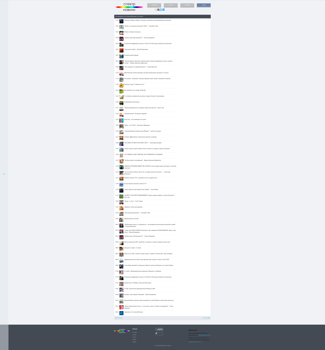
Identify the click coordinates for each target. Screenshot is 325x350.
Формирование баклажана (131, 102)
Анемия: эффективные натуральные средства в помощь (140, 137)
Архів (134, 341)
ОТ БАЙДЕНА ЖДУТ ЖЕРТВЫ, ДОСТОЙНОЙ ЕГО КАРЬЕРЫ (143, 154)
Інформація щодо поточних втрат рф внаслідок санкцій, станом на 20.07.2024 (146, 259)
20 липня (119, 318)
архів (203, 5)
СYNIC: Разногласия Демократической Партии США (139, 288)
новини (154, 5)
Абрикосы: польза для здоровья (133, 207)
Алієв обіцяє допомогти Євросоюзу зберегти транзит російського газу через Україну (148, 265)
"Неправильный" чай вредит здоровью (135, 113)
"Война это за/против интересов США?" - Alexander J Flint (141, 26)
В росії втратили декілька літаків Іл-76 (135, 183)
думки (187, 5)
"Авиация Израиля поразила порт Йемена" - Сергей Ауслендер (142, 131)
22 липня (205, 318)
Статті (134, 337)
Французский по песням (131, 218)
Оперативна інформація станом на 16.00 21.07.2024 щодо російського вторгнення (147, 43)
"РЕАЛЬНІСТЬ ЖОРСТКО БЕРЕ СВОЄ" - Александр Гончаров (143, 142)
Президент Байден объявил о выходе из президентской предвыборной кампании (147, 20)
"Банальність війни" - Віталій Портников (136, 49)
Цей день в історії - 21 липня (132, 248)
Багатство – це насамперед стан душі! (135, 119)
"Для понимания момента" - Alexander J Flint (137, 212)
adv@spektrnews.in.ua (205, 335)
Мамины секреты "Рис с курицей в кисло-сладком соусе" (140, 177)
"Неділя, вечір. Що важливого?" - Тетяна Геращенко (139, 37)
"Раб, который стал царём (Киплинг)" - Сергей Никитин (140, 67)
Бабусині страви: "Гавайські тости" (134, 84)
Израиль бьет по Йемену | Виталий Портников (137, 283)
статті (171, 5)
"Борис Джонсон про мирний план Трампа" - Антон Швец (141, 189)
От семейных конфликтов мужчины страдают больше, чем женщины (144, 96)
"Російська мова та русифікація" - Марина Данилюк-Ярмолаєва (142, 160)
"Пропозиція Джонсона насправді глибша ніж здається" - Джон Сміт (144, 107)
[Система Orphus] (159, 329)
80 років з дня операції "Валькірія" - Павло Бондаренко (140, 294)
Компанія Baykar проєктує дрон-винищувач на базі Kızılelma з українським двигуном (149, 300)
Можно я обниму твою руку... (132, 32)
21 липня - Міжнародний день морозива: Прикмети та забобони (142, 271)
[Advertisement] (195, 30)
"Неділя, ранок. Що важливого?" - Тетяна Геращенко (139, 236)
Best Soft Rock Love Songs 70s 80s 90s (135, 90)
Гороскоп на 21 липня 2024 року (133, 312)
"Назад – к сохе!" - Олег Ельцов (133, 201)
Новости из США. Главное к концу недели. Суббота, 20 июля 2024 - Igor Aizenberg (148, 253)
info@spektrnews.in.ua (195, 341)
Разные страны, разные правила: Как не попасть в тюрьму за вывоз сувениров (147, 148)
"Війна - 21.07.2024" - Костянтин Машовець (137, 125)
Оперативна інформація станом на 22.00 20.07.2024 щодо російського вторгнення (147, 277)
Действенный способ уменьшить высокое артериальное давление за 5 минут (146, 72)
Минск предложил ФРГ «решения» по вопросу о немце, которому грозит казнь (147, 242)
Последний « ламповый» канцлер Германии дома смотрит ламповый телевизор (147, 78)
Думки (134, 339)
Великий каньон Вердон (131, 55)
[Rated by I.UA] (159, 333)
